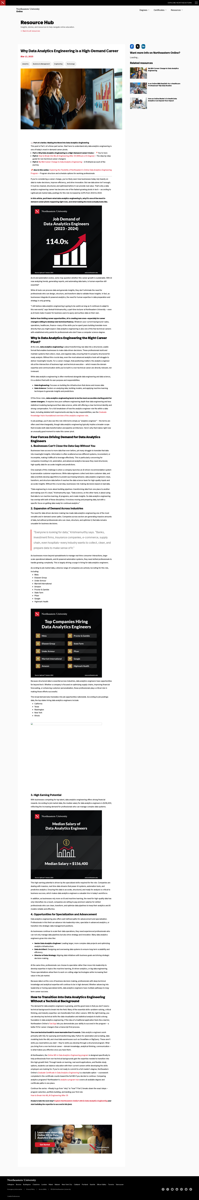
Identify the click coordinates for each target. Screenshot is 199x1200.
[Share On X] (138, 46)
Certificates (159, 10)
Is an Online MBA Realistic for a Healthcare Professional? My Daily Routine (164, 84)
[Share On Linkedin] (143, 46)
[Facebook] (163, 1189)
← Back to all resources (30, 31)
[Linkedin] (177, 1189)
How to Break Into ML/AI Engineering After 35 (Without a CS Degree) (67, 156)
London (44, 1184)
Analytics (25, 64)
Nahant (57, 1184)
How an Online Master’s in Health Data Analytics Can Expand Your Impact (162, 99)
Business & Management (41, 64)
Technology (71, 64)
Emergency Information (14, 1189)
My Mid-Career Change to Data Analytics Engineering (60, 162)
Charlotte (36, 1184)
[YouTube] (172, 1189)
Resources (176, 10)
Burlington (27, 1184)
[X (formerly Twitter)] (167, 1189)
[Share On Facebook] (132, 46)
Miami (51, 1184)
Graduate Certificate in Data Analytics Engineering (58, 1072)
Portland (85, 1184)
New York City (67, 1184)
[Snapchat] (186, 1189)
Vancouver (120, 1184)
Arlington (10, 1184)
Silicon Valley (101, 1184)
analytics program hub (69, 1079)
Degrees (143, 10)
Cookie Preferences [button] (13, 1196)
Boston (18, 1184)
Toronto (111, 1184)
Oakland (77, 1184)
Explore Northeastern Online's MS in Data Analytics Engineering (81, 1101)
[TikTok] (190, 1189)
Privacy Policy (30, 1189)
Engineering (58, 64)
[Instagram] (181, 1189)
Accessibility (43, 1189)
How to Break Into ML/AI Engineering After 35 (49, 1095)
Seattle (92, 1184)
